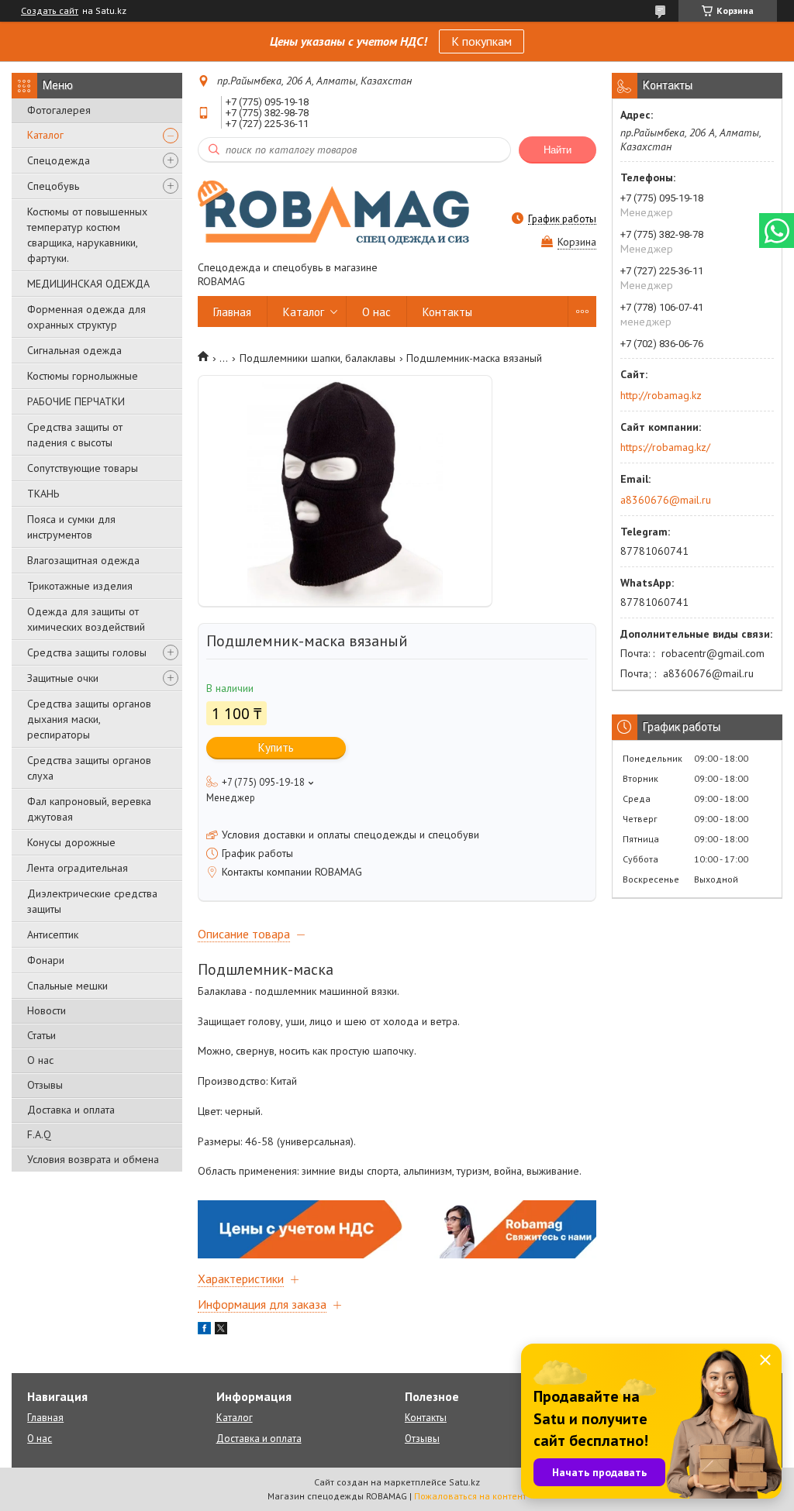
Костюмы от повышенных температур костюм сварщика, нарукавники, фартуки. (87, 235)
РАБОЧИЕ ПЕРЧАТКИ (76, 401)
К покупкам (481, 41)
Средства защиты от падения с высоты (75, 434)
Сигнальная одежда (74, 350)
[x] (221, 1330)
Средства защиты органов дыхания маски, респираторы (89, 719)
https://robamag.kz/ (665, 447)
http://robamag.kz (661, 395)
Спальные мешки (67, 986)
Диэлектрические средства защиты (92, 901)
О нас (40, 1060)
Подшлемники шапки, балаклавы (317, 358)
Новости (46, 1010)
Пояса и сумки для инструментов (71, 527)
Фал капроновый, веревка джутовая (89, 809)
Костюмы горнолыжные (82, 376)
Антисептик (52, 934)
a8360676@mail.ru (665, 500)
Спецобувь (53, 186)
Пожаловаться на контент (470, 1496)
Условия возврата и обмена (93, 1159)
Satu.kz (464, 1482)
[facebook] (204, 1330)
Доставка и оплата (71, 1110)
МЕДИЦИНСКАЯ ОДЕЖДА (88, 284)
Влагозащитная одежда (83, 560)
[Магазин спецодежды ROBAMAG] (333, 211)
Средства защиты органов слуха (89, 768)
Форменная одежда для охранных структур (86, 317)
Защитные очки (62, 678)
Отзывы (45, 1085)
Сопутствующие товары (82, 468)
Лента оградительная (77, 868)
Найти (557, 150)
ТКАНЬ (43, 494)
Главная (232, 312)
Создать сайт (49, 10)
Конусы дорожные (71, 842)
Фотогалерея (59, 110)
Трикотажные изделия (80, 586)
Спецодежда (58, 160)
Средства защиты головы (87, 652)
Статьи (41, 1035)
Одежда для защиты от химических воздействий (86, 619)
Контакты (447, 312)
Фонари (45, 960)
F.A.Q (39, 1134)
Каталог (45, 135)
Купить (276, 747)
